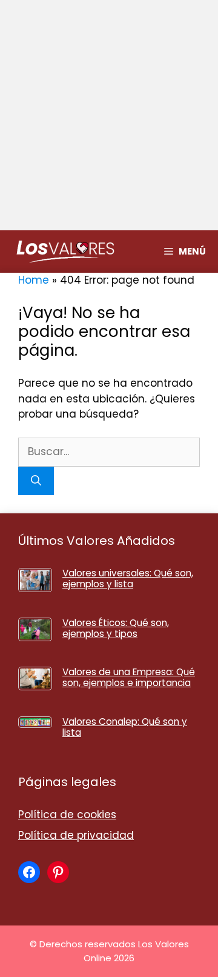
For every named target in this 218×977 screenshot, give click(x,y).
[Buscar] (36, 481)
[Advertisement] (109, 115)
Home (33, 280)
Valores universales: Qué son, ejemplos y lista (127, 578)
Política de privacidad (76, 835)
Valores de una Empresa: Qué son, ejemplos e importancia (128, 677)
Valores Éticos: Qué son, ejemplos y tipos (115, 628)
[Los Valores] (65, 251)
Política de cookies (67, 814)
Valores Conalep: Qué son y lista (124, 727)
